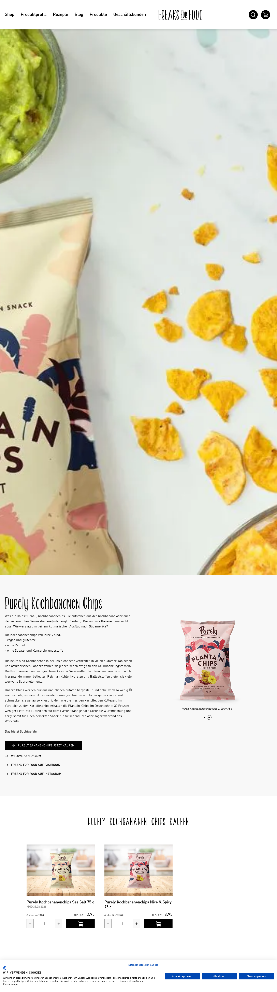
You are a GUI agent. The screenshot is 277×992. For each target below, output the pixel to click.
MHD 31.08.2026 (36, 906)
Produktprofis (33, 15)
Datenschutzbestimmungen (143, 965)
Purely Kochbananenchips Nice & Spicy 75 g (138, 904)
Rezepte (60, 15)
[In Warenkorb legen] (80, 923)
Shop (9, 15)
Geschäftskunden (129, 15)
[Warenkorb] (265, 14)
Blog (79, 15)
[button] (204, 717)
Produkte (98, 15)
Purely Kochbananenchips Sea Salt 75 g (60, 902)
